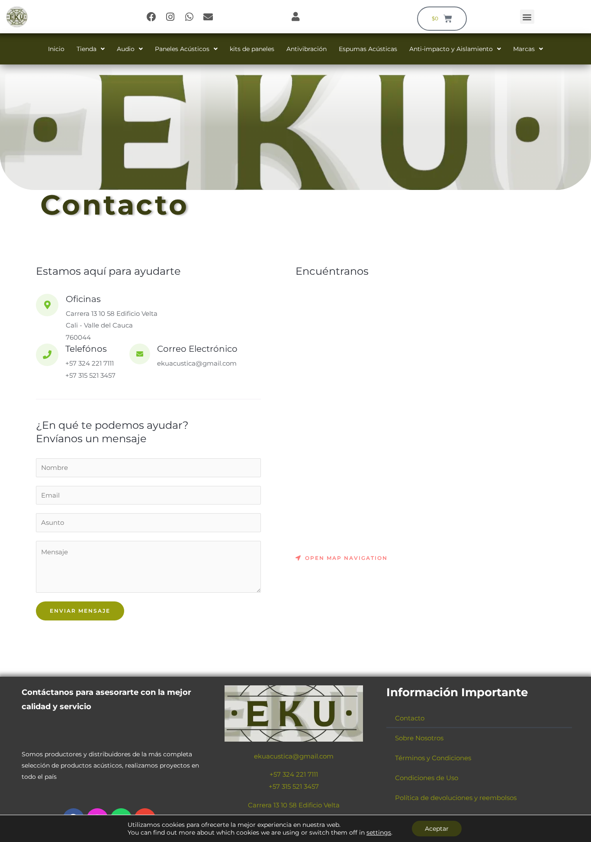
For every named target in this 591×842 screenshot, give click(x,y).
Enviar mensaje (80, 610)
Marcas (524, 49)
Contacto (409, 718)
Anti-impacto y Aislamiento (451, 49)
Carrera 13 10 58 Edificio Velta (294, 805)
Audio (126, 49)
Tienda (86, 49)
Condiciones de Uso (426, 778)
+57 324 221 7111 (294, 774)
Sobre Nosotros (419, 738)
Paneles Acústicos (182, 49)
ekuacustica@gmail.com (294, 756)
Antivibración (306, 49)
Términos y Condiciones (433, 758)
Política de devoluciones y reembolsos (456, 798)
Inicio (56, 49)
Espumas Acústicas (368, 49)
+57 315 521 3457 (294, 786)
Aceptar (437, 828)
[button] (527, 17)
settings (378, 832)
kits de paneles (252, 49)
